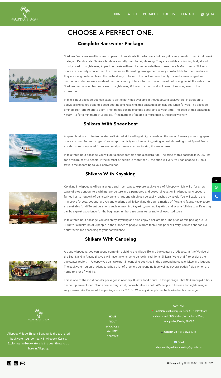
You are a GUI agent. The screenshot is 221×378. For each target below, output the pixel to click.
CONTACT (187, 14)
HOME (118, 14)
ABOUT (132, 14)
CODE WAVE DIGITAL (196, 363)
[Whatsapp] (16, 363)
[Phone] (216, 196)
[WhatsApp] (216, 187)
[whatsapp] (207, 14)
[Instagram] (202, 14)
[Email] (212, 14)
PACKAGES (150, 14)
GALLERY (169, 14)
